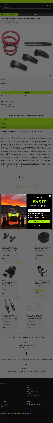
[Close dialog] (50, 196)
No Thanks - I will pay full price (39, 225)
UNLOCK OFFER (39, 221)
